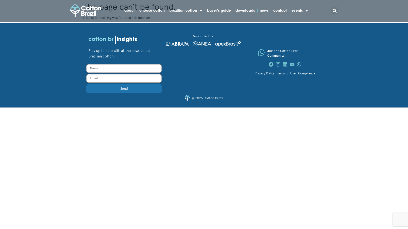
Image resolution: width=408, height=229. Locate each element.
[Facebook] (271, 64)
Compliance (306, 73)
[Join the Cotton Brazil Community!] (261, 52)
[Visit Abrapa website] (177, 43)
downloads (245, 11)
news (264, 11)
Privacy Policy (265, 73)
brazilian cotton (183, 11)
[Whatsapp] (299, 64)
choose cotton (152, 11)
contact (280, 11)
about (129, 11)
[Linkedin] (285, 64)
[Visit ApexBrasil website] (228, 43)
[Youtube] (292, 64)
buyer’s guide (219, 11)
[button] (334, 10)
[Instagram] (278, 64)
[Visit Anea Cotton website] (202, 43)
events (297, 11)
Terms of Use (286, 73)
